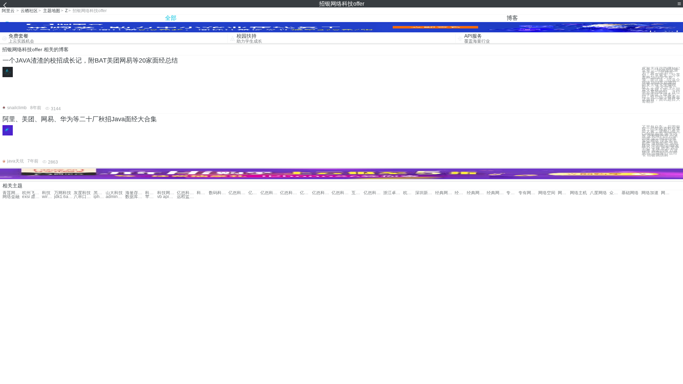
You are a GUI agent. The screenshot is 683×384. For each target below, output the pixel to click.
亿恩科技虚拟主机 (322, 193)
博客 (512, 18)
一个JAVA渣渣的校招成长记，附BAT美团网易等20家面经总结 (90, 60)
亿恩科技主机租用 (306, 193)
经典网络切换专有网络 (496, 193)
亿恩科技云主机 (290, 193)
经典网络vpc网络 (476, 193)
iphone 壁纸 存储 (100, 197)
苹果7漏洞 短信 (151, 197)
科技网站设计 (151, 193)
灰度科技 (82, 193)
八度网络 (598, 193)
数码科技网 (218, 193)
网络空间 (546, 193)
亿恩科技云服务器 (270, 193)
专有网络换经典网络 (528, 193)
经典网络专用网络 (445, 193)
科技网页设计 (167, 193)
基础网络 (630, 193)
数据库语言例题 (135, 197)
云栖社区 (29, 10)
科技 (46, 193)
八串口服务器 (83, 197)
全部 (170, 18)
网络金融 (11, 197)
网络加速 (649, 193)
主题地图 (51, 10)
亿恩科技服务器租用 (373, 193)
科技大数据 (203, 193)
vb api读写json (167, 197)
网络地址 (564, 193)
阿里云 (8, 10)
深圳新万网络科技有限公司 (425, 193)
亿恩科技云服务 (341, 193)
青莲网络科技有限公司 (12, 193)
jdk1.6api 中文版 (64, 197)
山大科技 (114, 193)
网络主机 (578, 193)
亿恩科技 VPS (238, 193)
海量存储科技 (135, 193)
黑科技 (100, 193)
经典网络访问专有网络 (461, 193)
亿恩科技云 (186, 193)
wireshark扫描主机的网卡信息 (48, 197)
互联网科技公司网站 (357, 193)
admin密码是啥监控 (115, 197)
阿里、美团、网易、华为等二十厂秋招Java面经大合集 (79, 119)
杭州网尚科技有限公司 (409, 193)
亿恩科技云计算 (254, 193)
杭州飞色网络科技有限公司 (32, 193)
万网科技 (62, 193)
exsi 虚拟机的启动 (32, 197)
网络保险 (667, 193)
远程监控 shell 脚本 (186, 197)
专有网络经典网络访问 (512, 193)
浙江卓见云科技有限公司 (393, 193)
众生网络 (615, 193)
